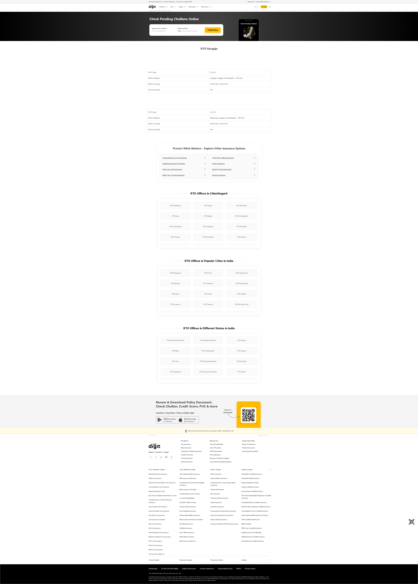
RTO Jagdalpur (208, 226)
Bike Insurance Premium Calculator (191, 519)
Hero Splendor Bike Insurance (190, 474)
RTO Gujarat (241, 351)
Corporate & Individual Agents (220, 462)
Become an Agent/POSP (184, 2)
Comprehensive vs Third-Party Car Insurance (160, 501)
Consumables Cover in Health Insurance (254, 511)
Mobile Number (183, 28)
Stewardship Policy (225, 569)
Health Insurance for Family (174, 163)
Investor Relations (169, 2)
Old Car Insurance (155, 528)
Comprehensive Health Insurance (252, 541)
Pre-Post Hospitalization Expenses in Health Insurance (256, 497)
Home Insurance (218, 175)
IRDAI (239, 569)
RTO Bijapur (208, 216)
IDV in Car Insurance (155, 545)
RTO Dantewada (175, 226)
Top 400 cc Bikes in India (188, 502)
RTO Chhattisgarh (241, 216)
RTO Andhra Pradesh (208, 340)
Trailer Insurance (216, 502)
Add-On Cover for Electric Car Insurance (162, 483)
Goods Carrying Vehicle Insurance (222, 515)
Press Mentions (215, 455)
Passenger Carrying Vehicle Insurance (223, 511)
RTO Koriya (208, 206)
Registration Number (159, 28)
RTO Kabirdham (208, 237)
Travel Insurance (187, 458)
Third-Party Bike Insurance (223, 158)
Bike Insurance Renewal (188, 478)
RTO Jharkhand (175, 372)
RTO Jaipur (175, 294)
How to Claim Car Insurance (158, 507)
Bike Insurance (186, 448)
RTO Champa (175, 237)
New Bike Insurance (186, 524)
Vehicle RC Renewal (217, 489)
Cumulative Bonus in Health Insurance (254, 502)
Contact (158, 452)
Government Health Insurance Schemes (254, 515)
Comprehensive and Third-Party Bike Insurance (192, 484)
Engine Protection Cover (157, 491)
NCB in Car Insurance (156, 550)
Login (265, 7)
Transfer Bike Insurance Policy (190, 494)
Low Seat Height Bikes (187, 498)
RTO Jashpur (241, 237)
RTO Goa (175, 361)
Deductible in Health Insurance (251, 474)
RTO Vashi (208, 294)
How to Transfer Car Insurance (159, 511)
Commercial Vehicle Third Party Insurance (224, 524)
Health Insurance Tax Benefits (251, 532)
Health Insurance (187, 455)
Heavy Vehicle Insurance (219, 519)
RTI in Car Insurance (155, 541)
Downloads (153, 569)
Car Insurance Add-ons (156, 554)
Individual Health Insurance (250, 478)
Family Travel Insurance (221, 169)
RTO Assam (242, 340)
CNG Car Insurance (155, 478)
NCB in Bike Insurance (187, 537)
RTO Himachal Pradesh (208, 361)
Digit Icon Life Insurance (172, 169)
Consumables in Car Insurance (159, 487)
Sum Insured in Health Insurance (252, 491)
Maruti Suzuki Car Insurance (158, 474)
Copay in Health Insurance (250, 487)
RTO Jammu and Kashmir (208, 372)
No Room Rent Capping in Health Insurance (255, 507)
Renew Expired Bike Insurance (190, 515)
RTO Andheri (241, 294)
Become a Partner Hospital (219, 458)
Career (166, 452)
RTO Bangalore (175, 273)
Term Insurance (218, 163)
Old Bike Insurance (186, 528)
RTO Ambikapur (175, 206)
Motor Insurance (216, 474)
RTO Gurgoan (208, 283)
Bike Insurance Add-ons (188, 541)
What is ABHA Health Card (250, 519)
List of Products (215, 448)
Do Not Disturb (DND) (170, 569)
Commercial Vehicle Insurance (191, 451)
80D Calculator (246, 524)
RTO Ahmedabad (242, 283)
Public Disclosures (248, 448)
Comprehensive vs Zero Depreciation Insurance (223, 484)
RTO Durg (175, 216)
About (151, 452)
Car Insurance (186, 444)
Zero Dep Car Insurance (157, 515)
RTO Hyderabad (242, 273)
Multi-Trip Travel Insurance (173, 175)
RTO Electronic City (241, 304)
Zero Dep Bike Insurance (188, 511)
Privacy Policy (250, 569)
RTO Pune (208, 273)
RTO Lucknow (175, 304)
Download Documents (250, 451)
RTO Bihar (175, 351)
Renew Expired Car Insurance (159, 532)
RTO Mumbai (175, 283)
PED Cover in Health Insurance (251, 528)
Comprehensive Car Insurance (175, 158)
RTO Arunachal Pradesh (175, 340)
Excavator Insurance (217, 507)
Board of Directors (248, 444)
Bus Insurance (215, 494)
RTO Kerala (242, 372)
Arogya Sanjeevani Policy (250, 483)
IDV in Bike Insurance (187, 532)
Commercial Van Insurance (219, 498)
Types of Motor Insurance (219, 478)
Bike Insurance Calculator (188, 489)
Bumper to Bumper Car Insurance (160, 537)
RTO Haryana (242, 361)
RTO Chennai (208, 304)
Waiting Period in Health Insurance (253, 537)
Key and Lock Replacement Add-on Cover (163, 495)
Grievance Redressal (155, 2)
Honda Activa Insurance (188, 507)
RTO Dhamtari (242, 226)
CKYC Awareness (216, 451)
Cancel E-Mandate (216, 444)
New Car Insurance (155, 524)
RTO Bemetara (242, 206)
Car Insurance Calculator (157, 519)
